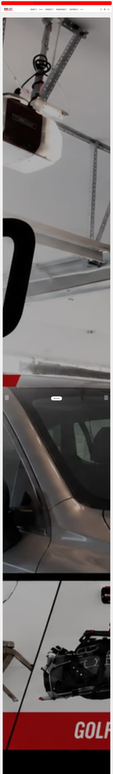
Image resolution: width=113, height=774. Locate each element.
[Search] (101, 9)
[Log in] (104, 9)
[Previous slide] (7, 397)
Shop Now (57, 398)
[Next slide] (106, 397)
